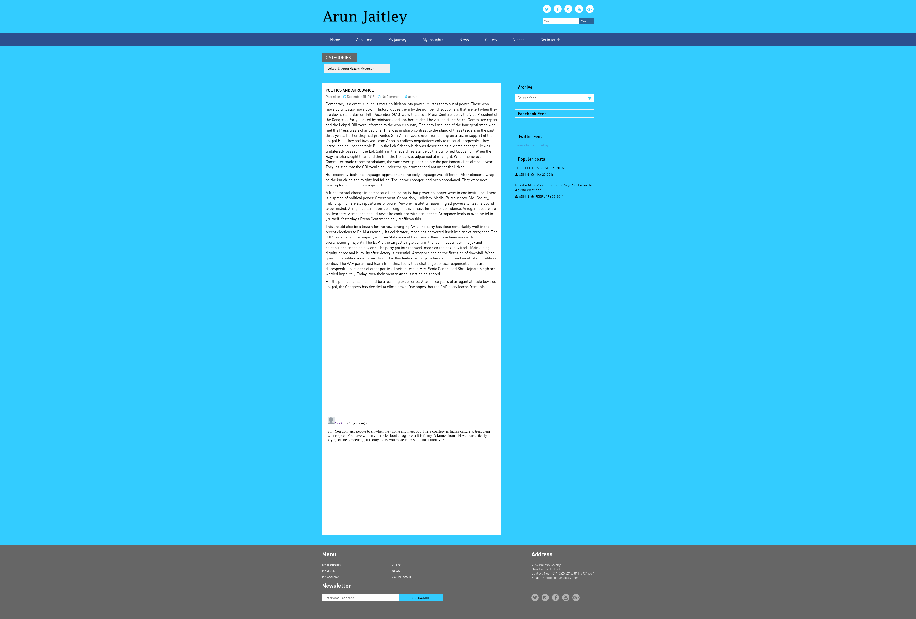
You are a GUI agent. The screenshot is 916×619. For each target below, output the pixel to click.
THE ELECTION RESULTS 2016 (539, 167)
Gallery (491, 39)
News (464, 39)
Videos (518, 39)
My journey (397, 39)
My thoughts (433, 39)
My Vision (328, 571)
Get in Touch (401, 576)
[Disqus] (411, 351)
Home (335, 39)
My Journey (330, 576)
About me (364, 39)
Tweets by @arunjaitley (531, 145)
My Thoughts (331, 565)
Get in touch (550, 39)
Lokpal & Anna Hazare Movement (351, 68)
